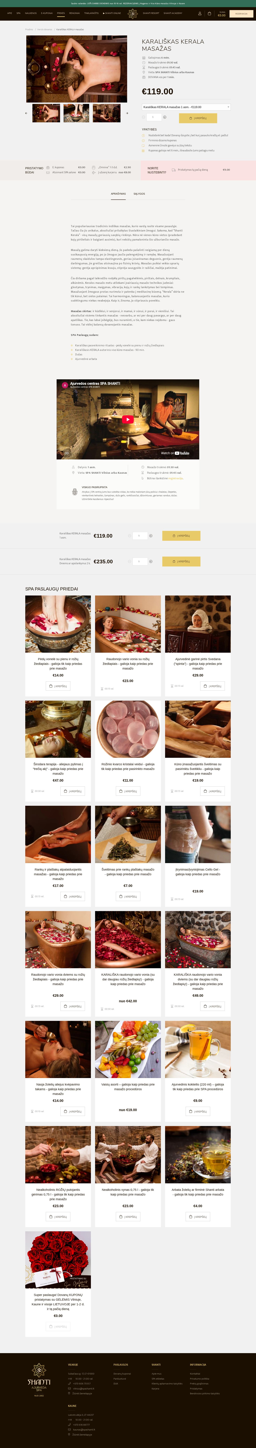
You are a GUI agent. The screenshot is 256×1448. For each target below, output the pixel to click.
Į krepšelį (199, 118)
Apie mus (156, 1374)
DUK (116, 1383)
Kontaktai (195, 1374)
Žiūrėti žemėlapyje (82, 1393)
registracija (175, 478)
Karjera (155, 1388)
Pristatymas (196, 1388)
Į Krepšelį (183, 535)
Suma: (222, 14)
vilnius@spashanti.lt (83, 1388)
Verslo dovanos (44, 29)
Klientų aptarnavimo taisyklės (167, 1383)
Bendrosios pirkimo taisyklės (205, 1393)
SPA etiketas (158, 1379)
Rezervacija (241, 14)
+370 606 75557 (82, 1383)
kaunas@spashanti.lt (84, 1429)
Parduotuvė (120, 1379)
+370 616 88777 (81, 1425)
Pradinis (29, 29)
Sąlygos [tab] (139, 194)
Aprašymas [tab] (118, 194)
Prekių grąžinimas (199, 1383)
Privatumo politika (199, 1379)
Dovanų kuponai (122, 1374)
